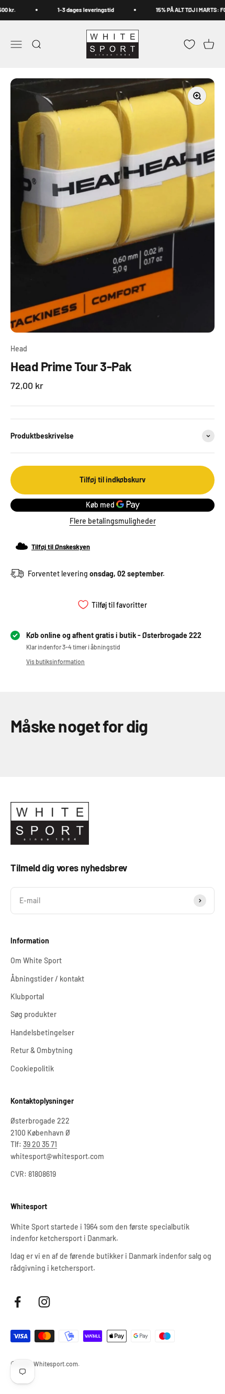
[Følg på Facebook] (17, 1302)
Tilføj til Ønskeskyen (60, 546)
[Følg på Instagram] (44, 1302)
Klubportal (27, 996)
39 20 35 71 (40, 1144)
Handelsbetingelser (42, 1032)
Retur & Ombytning (41, 1050)
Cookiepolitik (32, 1068)
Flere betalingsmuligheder (113, 520)
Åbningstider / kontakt (47, 978)
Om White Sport (36, 960)
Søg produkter (33, 1014)
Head (18, 348)
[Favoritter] (189, 44)
